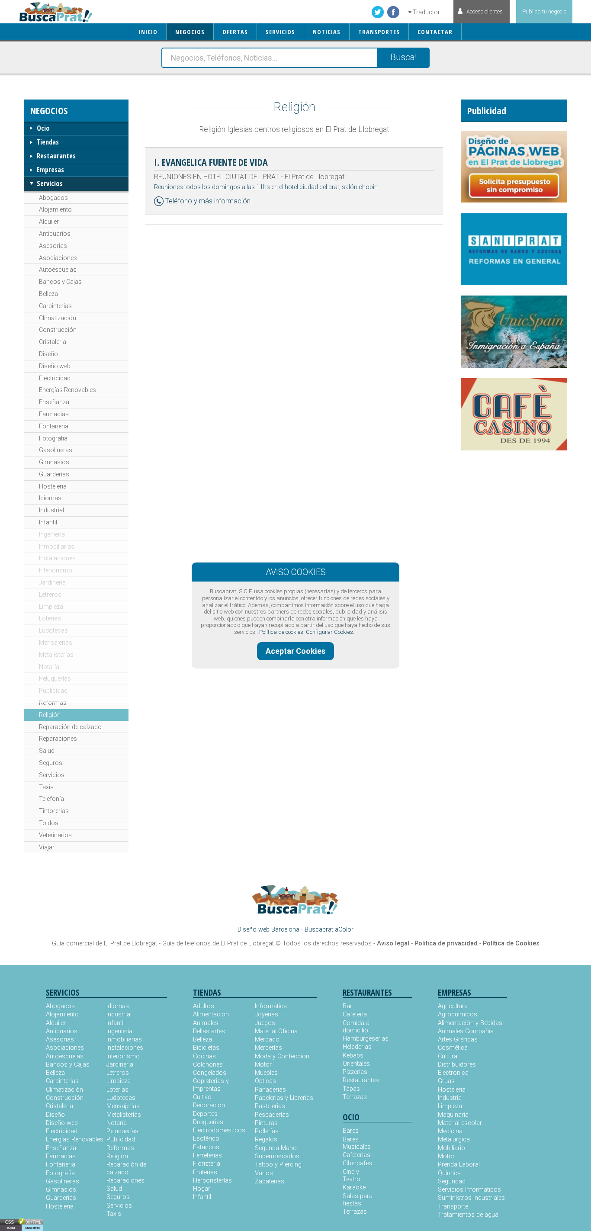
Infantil (48, 522)
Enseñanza (54, 402)
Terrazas (355, 1097)
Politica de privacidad (446, 943)
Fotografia (53, 438)
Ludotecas (53, 630)
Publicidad (53, 690)
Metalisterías (56, 654)
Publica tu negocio (544, 11)
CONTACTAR (435, 32)
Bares (351, 1131)
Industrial (51, 510)
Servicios (50, 183)
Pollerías (267, 1131)
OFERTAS (235, 32)
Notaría (49, 666)
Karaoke (354, 1187)
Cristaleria (52, 341)
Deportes (205, 1114)
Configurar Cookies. (330, 632)
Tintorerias (54, 810)
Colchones (208, 1064)
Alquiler (49, 221)
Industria (450, 1098)
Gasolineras (55, 450)
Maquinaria (453, 1115)
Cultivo (202, 1097)
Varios (264, 1173)
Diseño (48, 353)
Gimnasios (54, 462)
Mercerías (268, 1047)
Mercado (267, 1039)
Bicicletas (206, 1047)
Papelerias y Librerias (284, 1098)
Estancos (206, 1147)
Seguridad (452, 1181)
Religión (50, 714)
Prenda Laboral (459, 1164)
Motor (263, 1064)
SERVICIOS (280, 32)
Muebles (266, 1073)
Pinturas (266, 1123)
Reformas (53, 702)
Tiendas (48, 142)
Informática (271, 1006)
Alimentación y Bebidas (470, 1023)
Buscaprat (32, 1228)
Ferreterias (207, 1155)
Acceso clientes (484, 11)
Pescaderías (272, 1115)
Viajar (47, 847)
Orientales (356, 1063)
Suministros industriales (471, 1198)
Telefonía (51, 798)
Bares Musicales (357, 1143)
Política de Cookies (511, 943)
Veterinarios (55, 835)
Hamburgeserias (360, 1038)
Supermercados (277, 1156)
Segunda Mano (276, 1148)
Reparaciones (58, 738)
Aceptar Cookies (295, 651)
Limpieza (51, 606)
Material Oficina (276, 1031)
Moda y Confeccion (282, 1056)
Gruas (446, 1081)
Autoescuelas (58, 269)
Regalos (266, 1139)
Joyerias (266, 1014)
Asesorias (53, 245)
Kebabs (353, 1055)
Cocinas (204, 1056)
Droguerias (208, 1122)
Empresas (50, 169)
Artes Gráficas (458, 1039)
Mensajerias (55, 642)
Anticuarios (55, 233)
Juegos (265, 1023)
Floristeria (206, 1163)
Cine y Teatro (351, 1175)
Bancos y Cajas (60, 281)
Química (449, 1173)
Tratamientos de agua (468, 1214)
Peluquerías (55, 678)
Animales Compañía (466, 1031)
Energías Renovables (67, 389)
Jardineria (52, 582)
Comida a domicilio (356, 1026)
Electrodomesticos (219, 1130)
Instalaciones (57, 558)
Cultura (447, 1056)
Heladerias (357, 1047)
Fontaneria (53, 426)
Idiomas (50, 498)
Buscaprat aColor (329, 929)
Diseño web (55, 366)
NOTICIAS (326, 32)
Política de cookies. (282, 632)
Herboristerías (212, 1180)
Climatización (57, 318)
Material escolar (460, 1123)
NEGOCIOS (190, 32)
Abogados (53, 197)
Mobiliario (451, 1148)
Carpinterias (55, 305)
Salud (47, 750)
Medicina (450, 1131)
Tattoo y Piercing (278, 1164)
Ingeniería (52, 534)
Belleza (48, 293)
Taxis (46, 787)
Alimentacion (211, 1014)
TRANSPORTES (379, 32)
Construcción (58, 329)
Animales (205, 1023)
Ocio (43, 128)
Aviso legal (393, 943)
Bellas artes (209, 1031)
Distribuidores (457, 1064)
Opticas (265, 1081)
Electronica (453, 1073)
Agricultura (453, 1006)
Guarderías (54, 474)
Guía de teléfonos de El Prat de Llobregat (218, 943)
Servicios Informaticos (469, 1189)
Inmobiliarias (56, 546)
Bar (347, 1006)
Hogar (201, 1188)
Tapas (351, 1089)
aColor (10, 1228)
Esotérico (206, 1138)
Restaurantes (56, 156)
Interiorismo (55, 570)
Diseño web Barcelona (268, 929)
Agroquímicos (457, 1014)
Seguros (50, 762)
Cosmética (453, 1047)
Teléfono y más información (208, 201)
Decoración (209, 1105)
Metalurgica (454, 1139)
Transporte (453, 1206)
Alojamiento (55, 209)
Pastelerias (270, 1106)
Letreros (50, 594)
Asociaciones (58, 257)
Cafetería (355, 1014)
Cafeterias (356, 1155)
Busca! (403, 57)
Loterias (50, 618)
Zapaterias (269, 1181)
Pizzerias (355, 1072)
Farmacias (54, 414)
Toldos (48, 823)
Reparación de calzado (70, 726)
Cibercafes (357, 1163)
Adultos (203, 1006)
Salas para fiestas (358, 1199)
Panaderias (270, 1089)
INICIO (148, 32)
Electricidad (55, 378)
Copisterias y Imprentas (211, 1084)
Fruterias (205, 1172)
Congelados (209, 1073)
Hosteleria (53, 486)
